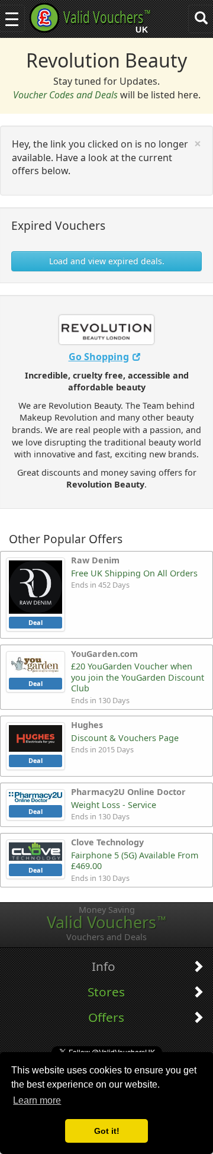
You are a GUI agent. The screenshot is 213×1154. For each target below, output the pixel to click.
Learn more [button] (37, 1100)
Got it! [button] (107, 1131)
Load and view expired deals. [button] (106, 261)
